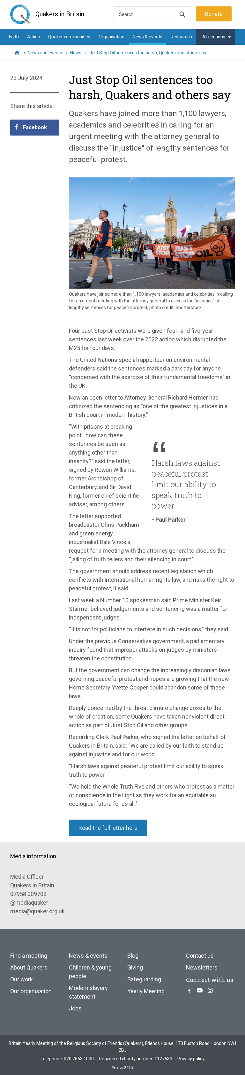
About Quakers (29, 967)
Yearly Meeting (146, 991)
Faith (14, 36)
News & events (147, 36)
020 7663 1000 (79, 1058)
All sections (213, 36)
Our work (21, 979)
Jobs (75, 1008)
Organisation (111, 36)
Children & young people (90, 971)
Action (33, 36)
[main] (122, 451)
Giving (135, 967)
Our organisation (31, 991)
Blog (132, 955)
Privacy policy (190, 1058)
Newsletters (202, 967)
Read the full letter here (107, 827)
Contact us (200, 955)
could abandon (167, 687)
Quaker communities (69, 36)
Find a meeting (28, 955)
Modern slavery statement (88, 992)
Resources (181, 36)
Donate (214, 14)
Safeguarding (144, 979)
